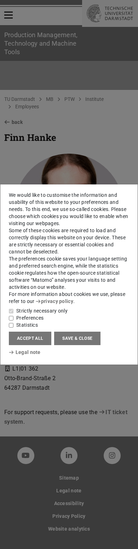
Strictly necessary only (42, 311)
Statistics (27, 325)
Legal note (28, 352)
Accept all (30, 338)
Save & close (77, 338)
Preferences (30, 318)
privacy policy (57, 301)
